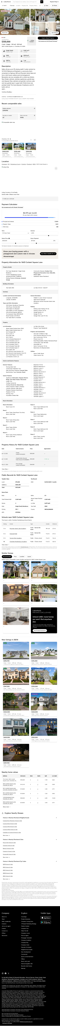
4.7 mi (54, 534)
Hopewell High (13, 534)
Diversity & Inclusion (26, 947)
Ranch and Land (25, 961)
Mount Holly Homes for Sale (9, 842)
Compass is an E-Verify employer (28, 979)
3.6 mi (54, 538)
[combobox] (26, 1)
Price (15, 556)
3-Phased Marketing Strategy (28, 923)
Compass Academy (26, 940)
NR (4, 541)
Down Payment (35, 238)
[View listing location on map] (31, 41)
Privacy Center (38, 977)
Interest (33, 230)
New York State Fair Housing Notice (10, 1013)
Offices (3, 933)
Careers (4, 928)
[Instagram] (3, 973)
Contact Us (5, 931)
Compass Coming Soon (27, 921)
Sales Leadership (6, 921)
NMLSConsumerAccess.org (26, 1021)
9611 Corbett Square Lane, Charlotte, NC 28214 (9, 793)
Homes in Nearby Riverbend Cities (13, 839)
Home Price (5, 238)
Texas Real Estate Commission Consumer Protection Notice (15, 1011)
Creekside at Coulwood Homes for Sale (12, 832)
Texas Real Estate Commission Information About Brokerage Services (17, 1009)
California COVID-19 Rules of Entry (22, 981)
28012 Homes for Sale (8, 867)
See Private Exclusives (40, 630)
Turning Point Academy (16, 538)
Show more (5, 835)
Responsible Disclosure (13, 979)
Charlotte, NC (18, 46)
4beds (3, 44)
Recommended (7, 556)
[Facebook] (6, 973)
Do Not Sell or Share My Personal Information (13, 977)
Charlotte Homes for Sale (8, 845)
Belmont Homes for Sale (8, 848)
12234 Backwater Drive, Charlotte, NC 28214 (8, 798)
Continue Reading (6, 92)
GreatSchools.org (24, 546)
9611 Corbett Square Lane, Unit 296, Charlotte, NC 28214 (10, 789)
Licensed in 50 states (7, 1023)
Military (23, 959)
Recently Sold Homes (26, 966)
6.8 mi (54, 541)
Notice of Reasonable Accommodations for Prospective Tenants (16, 1016)
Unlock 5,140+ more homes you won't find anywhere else (43, 619)
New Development (26, 952)
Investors (4, 923)
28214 (23, 46)
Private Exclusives (25, 919)
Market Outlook (25, 926)
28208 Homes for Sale (8, 873)
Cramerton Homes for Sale (9, 851)
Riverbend (29, 164)
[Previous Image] (3, 146)
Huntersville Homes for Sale (9, 854)
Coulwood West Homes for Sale (10, 829)
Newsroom (4, 935)
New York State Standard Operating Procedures (12, 1015)
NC (8, 164)
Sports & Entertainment (27, 956)
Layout (29, 556)
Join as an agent (6, 926)
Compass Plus (24, 942)
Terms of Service (30, 977)
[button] (2, 1)
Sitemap (23, 968)
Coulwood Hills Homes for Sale (10, 826)
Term (3, 230)
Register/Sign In (54, 1)
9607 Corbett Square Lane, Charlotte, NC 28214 (9, 784)
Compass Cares (25, 945)
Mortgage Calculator (26, 938)
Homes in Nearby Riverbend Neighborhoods (16, 818)
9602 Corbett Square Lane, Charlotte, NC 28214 (9, 802)
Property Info (25, 5)
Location (18, 5)
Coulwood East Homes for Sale (10, 823)
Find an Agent (24, 935)
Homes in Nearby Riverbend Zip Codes (14, 861)
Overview (12, 5)
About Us (4, 916)
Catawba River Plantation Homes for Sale (12, 820)
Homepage (4, 164)
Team (3, 919)
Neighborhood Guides (26, 949)
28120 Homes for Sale (8, 870)
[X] (9, 973)
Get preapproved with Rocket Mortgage (47, 41)
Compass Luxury (25, 933)
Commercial (24, 954)
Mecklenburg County (15, 164)
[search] (41, 1)
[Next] (57, 22)
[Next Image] (11, 146)
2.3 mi (54, 528)
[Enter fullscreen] (56, 168)
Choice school (38, 538)
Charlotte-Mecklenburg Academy (18, 541)
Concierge (23, 916)
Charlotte (23, 164)
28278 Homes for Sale (8, 864)
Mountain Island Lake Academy (18, 528)
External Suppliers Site (27, 963)
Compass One (25, 928)
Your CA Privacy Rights (39, 981)
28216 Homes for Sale (8, 876)
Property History (33, 5)
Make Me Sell (24, 931)
